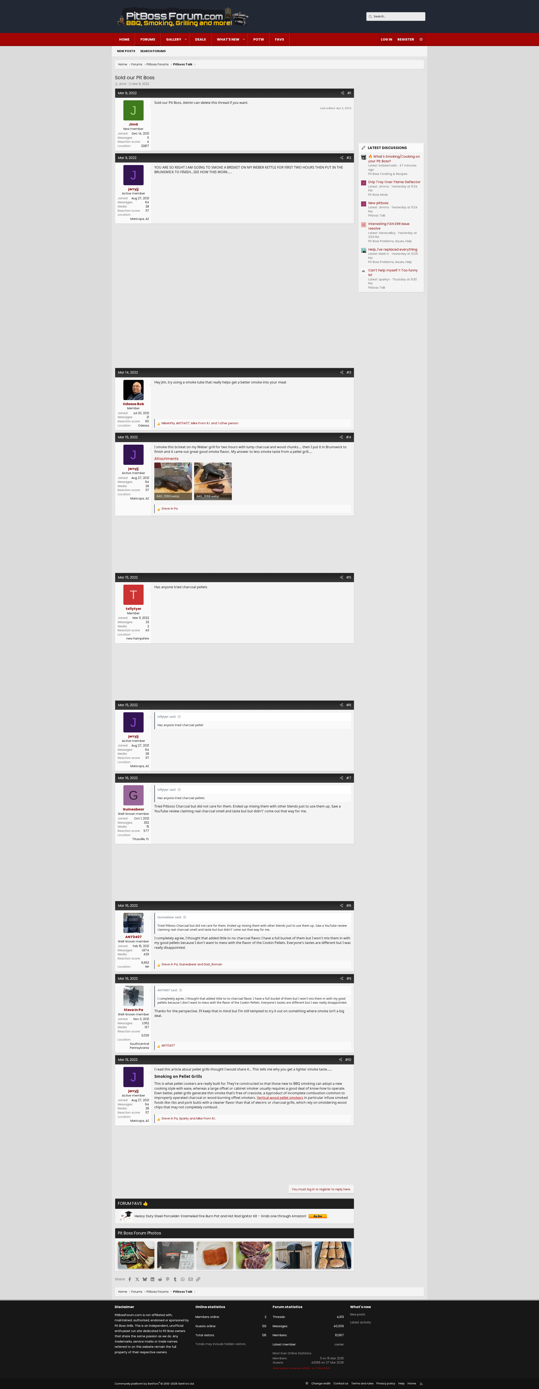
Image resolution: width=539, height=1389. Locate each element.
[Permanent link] (204, 1077)
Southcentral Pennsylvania (139, 1046)
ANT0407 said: (167, 990)
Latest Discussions (387, 147)
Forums (147, 39)
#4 (348, 437)
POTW (258, 39)
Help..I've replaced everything (392, 249)
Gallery (173, 39)
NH (147, 967)
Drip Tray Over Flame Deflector (394, 182)
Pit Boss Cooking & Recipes (387, 174)
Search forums (153, 51)
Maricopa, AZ (139, 219)
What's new (228, 39)
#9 (348, 978)
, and (191, 964)
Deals (200, 39)
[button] (185, 39)
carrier (339, 1344)
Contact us (341, 1383)
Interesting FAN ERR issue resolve (389, 226)
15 (148, 827)
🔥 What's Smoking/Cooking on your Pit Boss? (394, 159)
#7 (348, 778)
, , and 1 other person (199, 423)
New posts (126, 51)
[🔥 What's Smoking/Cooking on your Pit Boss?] (214, 1255)
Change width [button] (321, 1383)
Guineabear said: (169, 917)
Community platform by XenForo (155, 1384)
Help (401, 1383)
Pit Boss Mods (378, 195)
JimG (122, 84)
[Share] (342, 93)
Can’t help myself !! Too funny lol (393, 272)
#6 (348, 705)
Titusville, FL (140, 839)
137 (147, 1027)
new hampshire (137, 638)
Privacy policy (385, 1383)
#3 (348, 372)
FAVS (279, 39)
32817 (145, 146)
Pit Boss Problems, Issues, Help (390, 241)
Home (124, 39)
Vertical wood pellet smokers (280, 1097)
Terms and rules (362, 1383)
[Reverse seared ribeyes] (254, 1255)
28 (147, 206)
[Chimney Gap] (293, 1255)
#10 (348, 1059)
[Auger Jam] (175, 1255)
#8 (348, 905)
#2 (348, 157)
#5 (348, 577)
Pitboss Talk (376, 215)
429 (146, 954)
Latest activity (360, 1322)
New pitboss (378, 203)
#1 (349, 93)
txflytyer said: (166, 717)
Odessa (143, 425)
